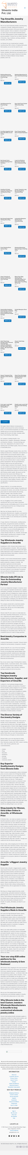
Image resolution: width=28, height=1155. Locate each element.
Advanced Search (14, 1085)
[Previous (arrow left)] (2, 1154)
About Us (14, 1074)
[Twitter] (11, 1136)
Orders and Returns (14, 1083)
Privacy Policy (14, 1078)
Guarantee (14, 1100)
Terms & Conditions (14, 1101)
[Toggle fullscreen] (6, 1152)
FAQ (14, 1118)
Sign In (14, 1111)
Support (14, 1098)
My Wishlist (14, 1116)
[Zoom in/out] (2, 1152)
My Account (14, 1112)
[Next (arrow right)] (6, 1154)
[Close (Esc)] (14, 1152)
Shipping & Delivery (14, 1093)
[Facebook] (9, 1136)
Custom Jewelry (14, 1094)
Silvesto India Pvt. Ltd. (9, 12)
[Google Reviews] (16, 1136)
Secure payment (14, 1096)
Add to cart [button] (8, 83)
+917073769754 (14, 1130)
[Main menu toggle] (24, 7)
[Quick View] (3, 83)
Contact (14, 1081)
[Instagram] (14, 1136)
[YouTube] (18, 1136)
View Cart (14, 1114)
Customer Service (14, 1076)
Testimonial (14, 1103)
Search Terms (14, 1080)
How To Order (14, 1105)
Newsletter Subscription (14, 1087)
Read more (7, 253)
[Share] (10, 1152)
